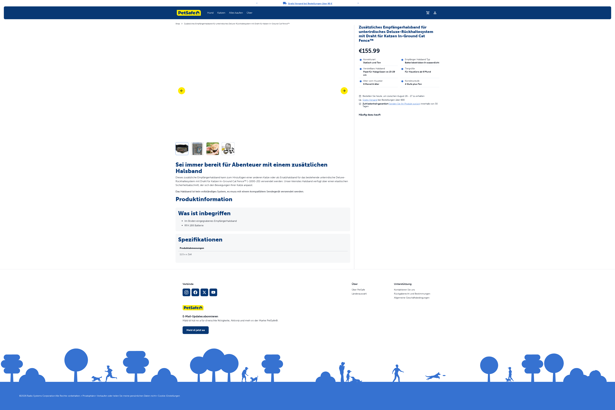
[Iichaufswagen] (428, 13)
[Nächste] (344, 90)
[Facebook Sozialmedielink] (195, 292)
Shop (178, 24)
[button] (210, 12)
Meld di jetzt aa (195, 330)
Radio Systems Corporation (41, 395)
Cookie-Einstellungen (169, 395)
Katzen (221, 12)
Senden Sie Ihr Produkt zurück (404, 103)
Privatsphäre (88, 395)
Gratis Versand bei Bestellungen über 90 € (310, 3)
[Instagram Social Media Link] (186, 292)
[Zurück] (257, 3)
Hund (210, 12)
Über (249, 12)
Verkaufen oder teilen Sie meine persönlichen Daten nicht (126, 395)
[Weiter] (358, 3)
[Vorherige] (181, 90)
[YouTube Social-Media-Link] (213, 292)
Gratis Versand (370, 100)
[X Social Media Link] (204, 292)
